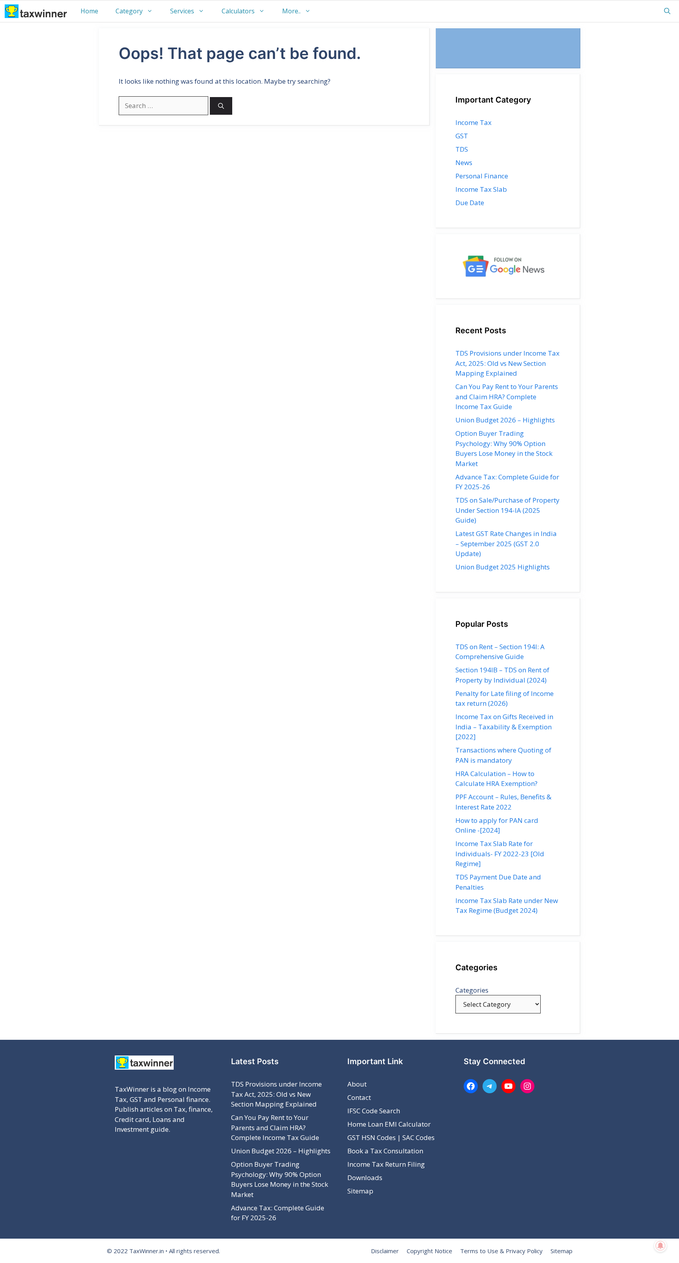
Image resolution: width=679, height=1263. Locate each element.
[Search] (221, 106)
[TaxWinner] (36, 11)
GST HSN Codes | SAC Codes (391, 1137)
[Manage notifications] (660, 1245)
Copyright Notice (429, 1251)
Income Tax (473, 122)
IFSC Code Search (373, 1110)
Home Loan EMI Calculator (389, 1124)
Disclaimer (385, 1251)
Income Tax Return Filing (386, 1164)
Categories (471, 990)
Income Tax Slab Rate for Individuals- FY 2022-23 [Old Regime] (499, 853)
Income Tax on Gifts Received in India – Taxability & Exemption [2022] (504, 726)
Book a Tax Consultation (385, 1150)
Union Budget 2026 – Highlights (505, 419)
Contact (359, 1097)
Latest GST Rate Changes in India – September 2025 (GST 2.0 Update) (506, 543)
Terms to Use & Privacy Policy (501, 1251)
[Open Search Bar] (667, 11)
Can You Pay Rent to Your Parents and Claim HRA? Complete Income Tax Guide (506, 396)
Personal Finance (481, 175)
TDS (461, 149)
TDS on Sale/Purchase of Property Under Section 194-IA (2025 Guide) (507, 510)
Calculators (238, 11)
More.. (291, 11)
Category (129, 11)
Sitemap (360, 1190)
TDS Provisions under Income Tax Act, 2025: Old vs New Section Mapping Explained (507, 363)
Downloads (364, 1177)
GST (461, 135)
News (463, 162)
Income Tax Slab (481, 189)
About (357, 1084)
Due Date (469, 202)
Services (182, 11)
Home (89, 11)
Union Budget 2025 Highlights (502, 566)
